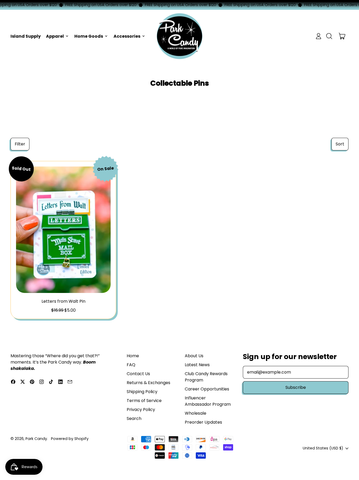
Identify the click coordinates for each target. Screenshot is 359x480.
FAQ (131, 365)
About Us (194, 356)
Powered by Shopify (70, 438)
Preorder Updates (203, 422)
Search (134, 418)
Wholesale (195, 413)
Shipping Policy (142, 392)
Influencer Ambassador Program (208, 401)
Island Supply (26, 36)
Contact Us (138, 374)
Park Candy (36, 438)
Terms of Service (144, 401)
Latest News (197, 365)
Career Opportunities (207, 389)
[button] (329, 36)
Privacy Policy (141, 409)
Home (133, 356)
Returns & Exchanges (148, 383)
